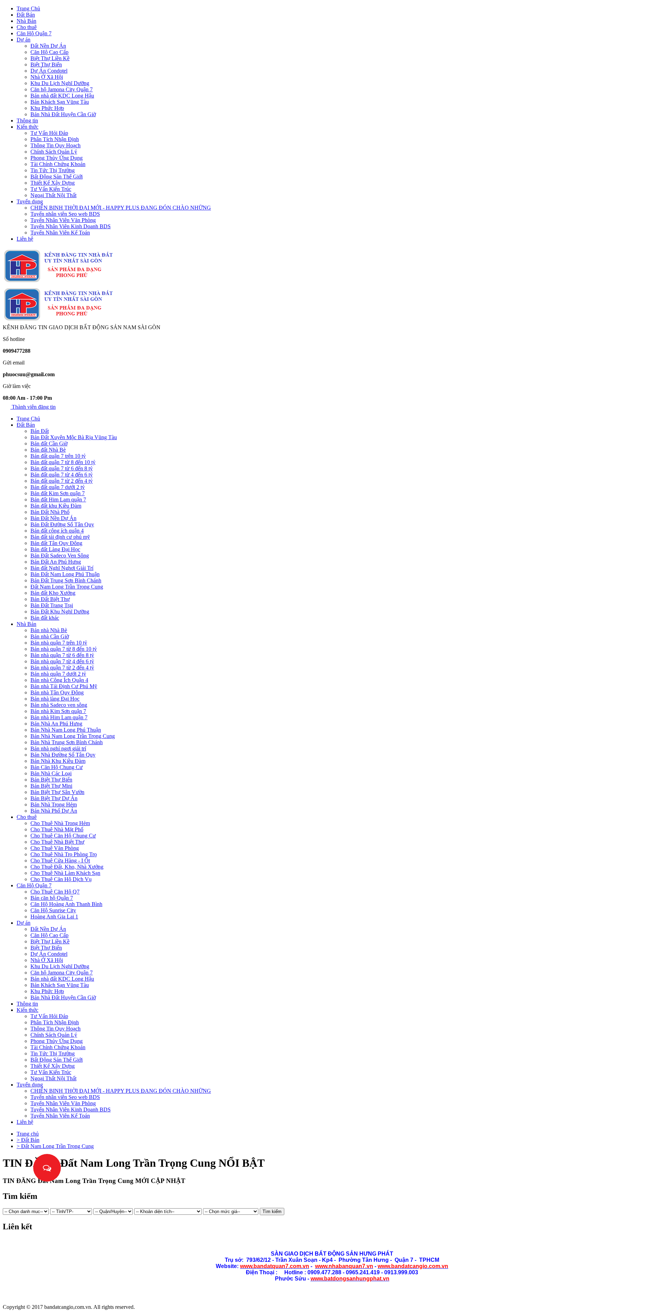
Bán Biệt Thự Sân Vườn (57, 792)
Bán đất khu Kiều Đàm (55, 506)
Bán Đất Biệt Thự (50, 599)
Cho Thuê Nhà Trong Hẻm (60, 823)
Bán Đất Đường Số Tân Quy (62, 524)
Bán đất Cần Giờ (48, 443)
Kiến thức (27, 127)
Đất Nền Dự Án (48, 46)
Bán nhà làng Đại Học (55, 699)
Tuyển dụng (30, 201)
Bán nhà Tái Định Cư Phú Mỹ (63, 686)
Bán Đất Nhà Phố (50, 512)
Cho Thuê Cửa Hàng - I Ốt (60, 860)
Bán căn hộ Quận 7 (51, 898)
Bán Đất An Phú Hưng (55, 562)
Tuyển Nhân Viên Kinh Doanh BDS (70, 226)
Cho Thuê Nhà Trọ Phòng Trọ (63, 854)
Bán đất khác (44, 618)
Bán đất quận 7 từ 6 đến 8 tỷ (61, 468)
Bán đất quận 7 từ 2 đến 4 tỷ (61, 481)
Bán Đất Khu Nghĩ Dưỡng (59, 611)
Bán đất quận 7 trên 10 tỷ (58, 456)
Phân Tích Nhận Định (54, 139)
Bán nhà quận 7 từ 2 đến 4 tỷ (62, 668)
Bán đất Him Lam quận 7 (58, 499)
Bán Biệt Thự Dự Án (53, 798)
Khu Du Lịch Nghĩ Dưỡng (59, 83)
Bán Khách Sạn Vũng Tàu (59, 102)
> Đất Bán (28, 1140)
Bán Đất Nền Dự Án (53, 518)
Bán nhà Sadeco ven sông (58, 705)
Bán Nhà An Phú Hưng (56, 724)
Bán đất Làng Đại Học (55, 549)
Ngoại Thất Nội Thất (53, 195)
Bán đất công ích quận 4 (57, 531)
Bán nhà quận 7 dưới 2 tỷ (58, 674)
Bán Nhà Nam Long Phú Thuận (65, 730)
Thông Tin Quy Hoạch (55, 145)
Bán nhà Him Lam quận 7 (58, 717)
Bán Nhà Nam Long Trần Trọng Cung (72, 736)
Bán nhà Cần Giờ (49, 636)
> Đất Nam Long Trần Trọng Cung (55, 1146)
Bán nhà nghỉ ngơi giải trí (58, 748)
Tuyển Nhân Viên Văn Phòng (63, 220)
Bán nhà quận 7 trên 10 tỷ (58, 643)
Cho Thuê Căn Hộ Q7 (55, 892)
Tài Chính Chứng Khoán (57, 164)
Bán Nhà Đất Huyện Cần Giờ (63, 114)
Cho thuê (27, 27)
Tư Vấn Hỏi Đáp (49, 133)
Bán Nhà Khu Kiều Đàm (57, 761)
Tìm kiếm (272, 1211)
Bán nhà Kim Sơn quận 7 (58, 711)
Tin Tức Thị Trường (52, 170)
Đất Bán (26, 15)
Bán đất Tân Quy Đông (56, 543)
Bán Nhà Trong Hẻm (53, 804)
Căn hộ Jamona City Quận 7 (61, 89)
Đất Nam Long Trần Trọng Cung (66, 587)
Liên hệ (25, 239)
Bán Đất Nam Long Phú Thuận (65, 574)
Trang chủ (28, 1134)
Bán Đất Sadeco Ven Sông (59, 555)
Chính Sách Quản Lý (53, 152)
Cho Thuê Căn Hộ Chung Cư (63, 836)
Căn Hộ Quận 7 (34, 33)
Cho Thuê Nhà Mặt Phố (56, 829)
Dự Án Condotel (48, 71)
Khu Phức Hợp (47, 108)
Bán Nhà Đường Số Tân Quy (62, 755)
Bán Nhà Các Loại (51, 773)
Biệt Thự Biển (46, 64)
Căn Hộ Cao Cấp (49, 52)
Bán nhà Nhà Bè (48, 630)
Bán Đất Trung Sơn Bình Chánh (65, 580)
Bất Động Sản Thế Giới (56, 176)
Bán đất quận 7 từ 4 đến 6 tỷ (61, 475)
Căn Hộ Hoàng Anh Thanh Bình (66, 904)
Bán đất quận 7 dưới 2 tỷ (57, 487)
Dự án (23, 40)
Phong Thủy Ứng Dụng (56, 158)
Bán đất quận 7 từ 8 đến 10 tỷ (62, 462)
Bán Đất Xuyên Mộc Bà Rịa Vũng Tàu (73, 437)
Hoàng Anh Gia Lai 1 (54, 916)
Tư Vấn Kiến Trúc (50, 189)
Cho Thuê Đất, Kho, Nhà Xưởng (66, 867)
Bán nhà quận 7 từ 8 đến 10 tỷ (63, 649)
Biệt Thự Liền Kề (50, 58)
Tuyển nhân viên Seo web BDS (65, 214)
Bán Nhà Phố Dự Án (53, 811)
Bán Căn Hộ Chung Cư (56, 767)
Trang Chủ (28, 8)
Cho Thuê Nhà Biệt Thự (57, 842)
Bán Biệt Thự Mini (51, 786)
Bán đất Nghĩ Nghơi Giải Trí (61, 568)
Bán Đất (39, 431)
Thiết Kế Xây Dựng (52, 183)
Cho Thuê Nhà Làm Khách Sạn (65, 873)
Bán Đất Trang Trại (51, 605)
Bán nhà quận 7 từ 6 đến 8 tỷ (62, 655)
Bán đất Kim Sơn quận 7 (57, 493)
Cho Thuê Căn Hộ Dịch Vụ (61, 879)
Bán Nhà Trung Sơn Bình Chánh (66, 742)
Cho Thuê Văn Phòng (54, 848)
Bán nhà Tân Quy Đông (57, 692)
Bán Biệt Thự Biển (51, 780)
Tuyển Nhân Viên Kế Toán (60, 232)
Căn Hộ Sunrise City (53, 910)
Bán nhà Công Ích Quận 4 (59, 680)
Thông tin (27, 120)
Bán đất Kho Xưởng (52, 593)
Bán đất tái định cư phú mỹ (60, 537)
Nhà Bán (26, 21)
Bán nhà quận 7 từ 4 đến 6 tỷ (62, 661)
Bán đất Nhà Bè (48, 450)
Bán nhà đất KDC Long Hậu (62, 96)
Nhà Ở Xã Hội (46, 77)
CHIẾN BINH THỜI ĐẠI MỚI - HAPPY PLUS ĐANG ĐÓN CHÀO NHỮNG (120, 208)
